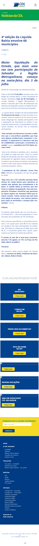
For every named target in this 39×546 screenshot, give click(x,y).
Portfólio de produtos (11, 494)
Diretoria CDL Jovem (11, 466)
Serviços (6, 488)
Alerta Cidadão (9, 502)
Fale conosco (8, 517)
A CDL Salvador (9, 446)
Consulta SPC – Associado (12, 491)
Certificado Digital (10, 496)
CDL (5, 54)
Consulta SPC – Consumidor (13, 492)
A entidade (8, 449)
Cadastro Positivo (10, 498)
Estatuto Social (9, 457)
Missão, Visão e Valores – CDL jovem (16, 468)
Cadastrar (8, 431)
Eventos (7, 479)
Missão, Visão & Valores (12, 453)
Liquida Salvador (9, 481)
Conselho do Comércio (11, 455)
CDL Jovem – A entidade (12, 464)
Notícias (6, 472)
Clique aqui (19, 296)
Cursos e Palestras (10, 510)
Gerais (6, 477)
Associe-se (7, 515)
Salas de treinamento (11, 504)
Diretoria (7, 451)
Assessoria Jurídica (10, 500)
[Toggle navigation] (4, 5)
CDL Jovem (7, 461)
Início (5, 443)
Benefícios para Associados (13, 506)
